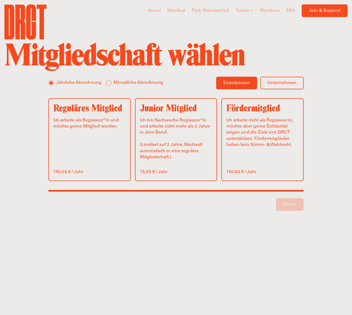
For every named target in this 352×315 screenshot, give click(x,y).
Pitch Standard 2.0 (210, 11)
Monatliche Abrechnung (138, 83)
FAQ (290, 11)
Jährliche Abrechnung (78, 83)
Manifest (176, 11)
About (154, 11)
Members (270, 11)
